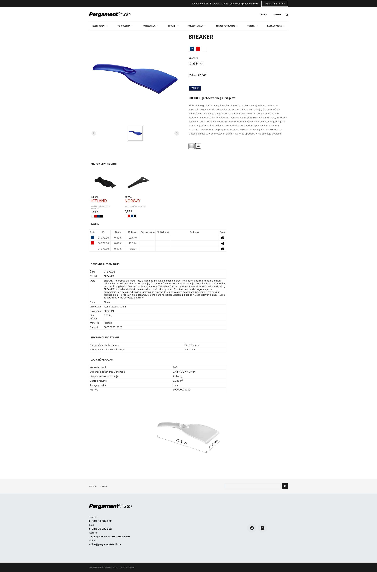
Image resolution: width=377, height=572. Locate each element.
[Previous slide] (93, 133)
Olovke (171, 26)
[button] (135, 133)
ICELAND (99, 200)
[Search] (287, 15)
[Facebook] (252, 528)
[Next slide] (176, 133)
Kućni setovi (98, 26)
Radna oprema (274, 26)
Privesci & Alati (195, 26)
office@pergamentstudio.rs (244, 3)
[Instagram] (262, 528)
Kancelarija (149, 26)
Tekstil (251, 26)
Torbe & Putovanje (225, 26)
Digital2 (132, 567)
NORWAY (132, 200)
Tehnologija (124, 26)
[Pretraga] (285, 486)
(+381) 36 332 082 (274, 3)
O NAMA (277, 15)
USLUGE (263, 15)
